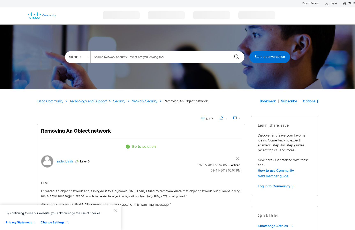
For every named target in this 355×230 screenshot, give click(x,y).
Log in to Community (274, 186)
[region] (60, 217)
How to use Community (276, 170)
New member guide (273, 176)
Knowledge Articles (273, 226)
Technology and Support (88, 101)
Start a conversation (270, 56)
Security (119, 101)
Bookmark (268, 101)
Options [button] (309, 101)
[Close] (115, 211)
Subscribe (289, 101)
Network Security (144, 101)
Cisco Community (50, 101)
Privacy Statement (19, 222)
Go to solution (144, 147)
